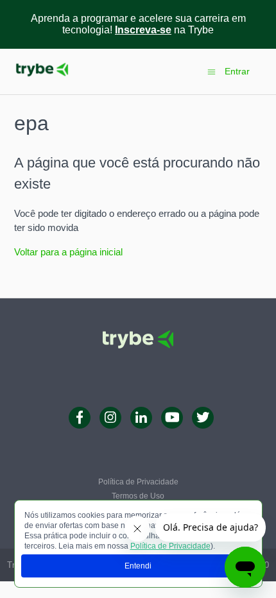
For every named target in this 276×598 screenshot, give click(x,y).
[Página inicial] (42, 78)
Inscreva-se (143, 29)
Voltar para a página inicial (68, 251)
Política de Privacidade (170, 546)
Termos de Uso (138, 495)
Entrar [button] (237, 71)
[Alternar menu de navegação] (211, 70)
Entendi (138, 565)
